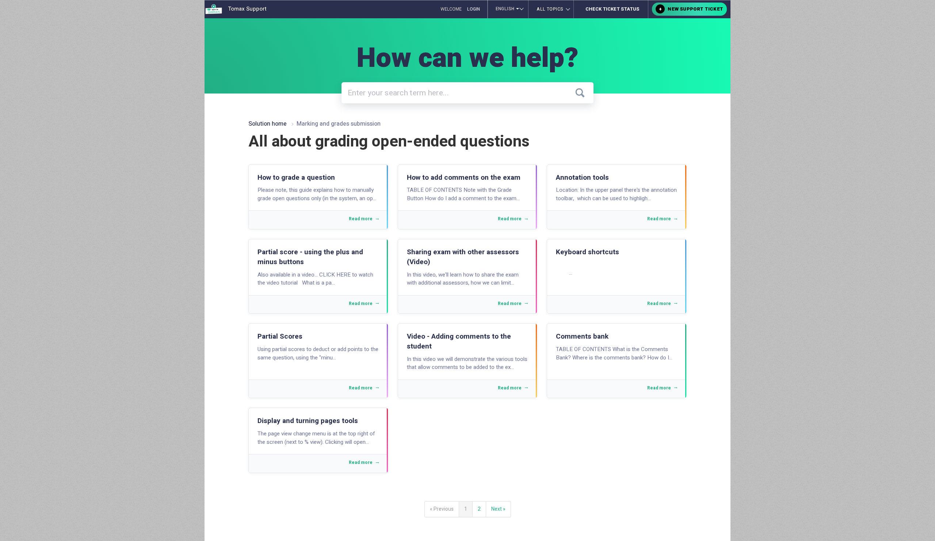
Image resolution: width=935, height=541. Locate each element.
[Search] (580, 93)
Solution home (268, 123)
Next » (498, 509)
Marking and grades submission (339, 123)
